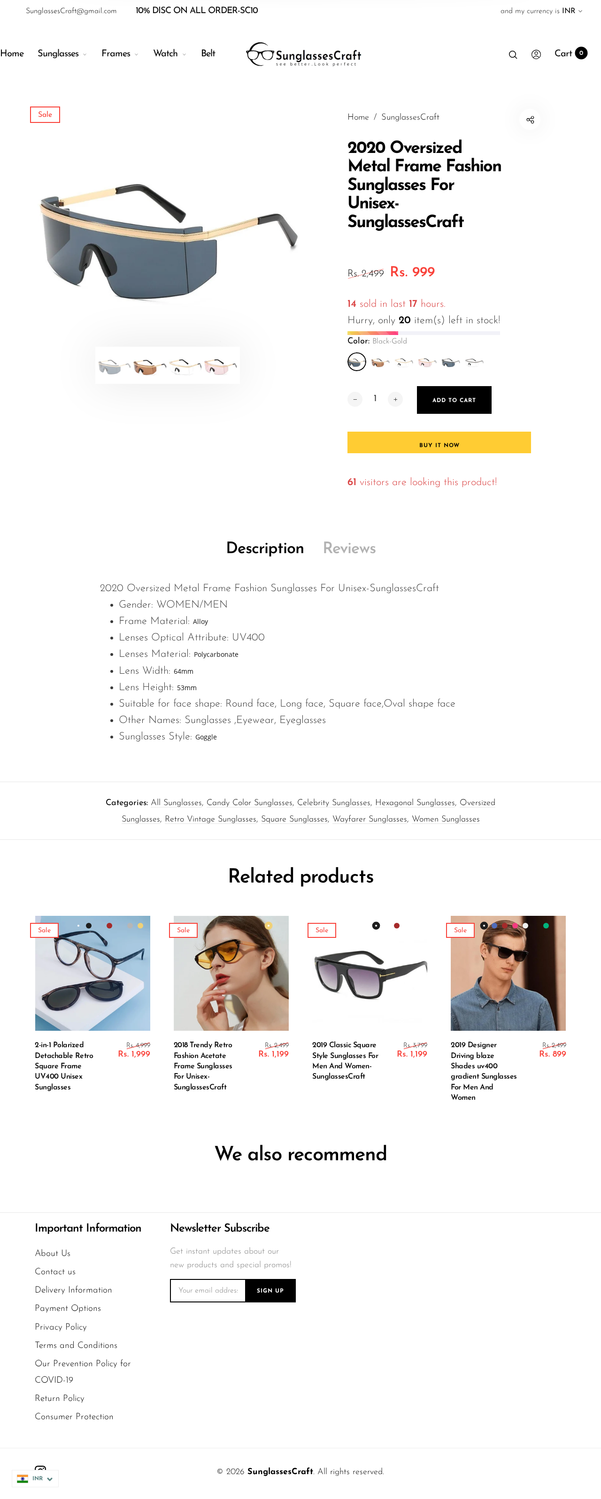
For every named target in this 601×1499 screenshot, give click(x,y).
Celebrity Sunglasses (333, 803)
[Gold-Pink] (427, 361)
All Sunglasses (176, 803)
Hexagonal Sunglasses (415, 803)
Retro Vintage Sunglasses (210, 819)
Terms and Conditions (76, 1345)
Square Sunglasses (294, 819)
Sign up (270, 1291)
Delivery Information (73, 1290)
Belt (208, 54)
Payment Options (68, 1308)
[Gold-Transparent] (403, 361)
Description (265, 549)
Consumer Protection (74, 1417)
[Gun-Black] (450, 361)
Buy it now (439, 446)
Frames (115, 54)
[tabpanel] (167, 227)
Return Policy (60, 1398)
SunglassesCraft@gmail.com (71, 11)
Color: (377, 341)
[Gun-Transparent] (474, 361)
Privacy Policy (61, 1327)
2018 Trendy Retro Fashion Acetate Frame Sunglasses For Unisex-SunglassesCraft (203, 1066)
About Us (52, 1253)
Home (11, 54)
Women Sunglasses (446, 819)
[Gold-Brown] (380, 361)
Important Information (88, 1228)
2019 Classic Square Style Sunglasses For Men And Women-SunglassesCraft (345, 1061)
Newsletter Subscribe (220, 1228)
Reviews (349, 549)
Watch (165, 54)
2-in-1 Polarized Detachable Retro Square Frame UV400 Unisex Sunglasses (64, 1066)
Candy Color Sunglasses (250, 803)
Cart (569, 54)
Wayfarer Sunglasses (369, 819)
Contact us (55, 1272)
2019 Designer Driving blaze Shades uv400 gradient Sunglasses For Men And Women (484, 1072)
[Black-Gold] (356, 361)
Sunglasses (58, 54)
